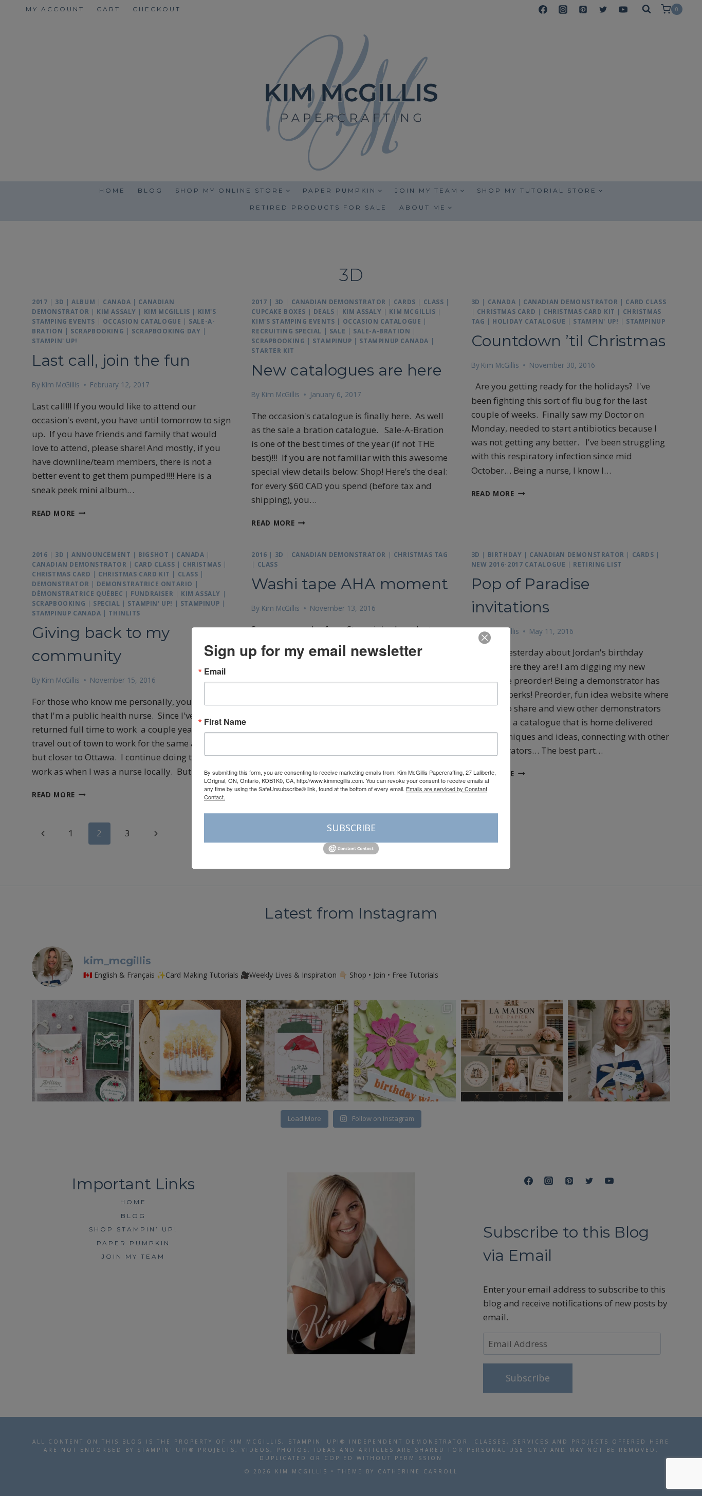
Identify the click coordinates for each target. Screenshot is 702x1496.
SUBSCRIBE (351, 827)
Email (215, 671)
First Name (225, 722)
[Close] (484, 637)
